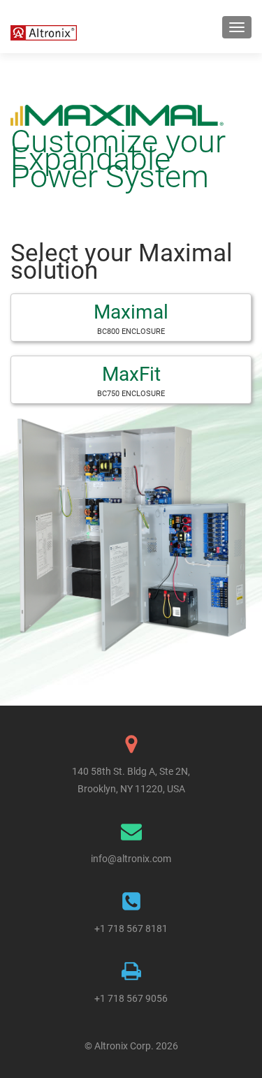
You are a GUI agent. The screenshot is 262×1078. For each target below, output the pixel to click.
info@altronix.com (131, 858)
